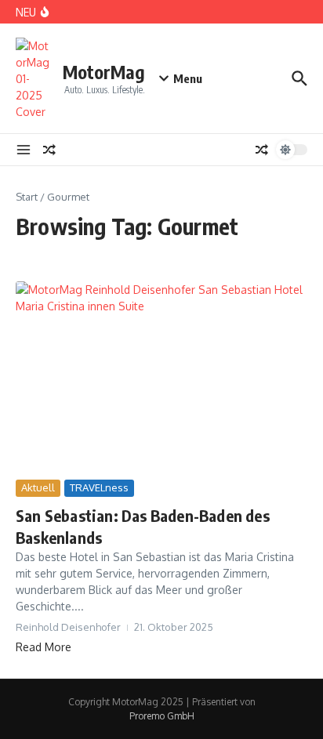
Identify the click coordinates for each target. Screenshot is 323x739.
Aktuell (38, 487)
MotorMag (104, 71)
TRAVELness (99, 487)
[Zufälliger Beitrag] (49, 149)
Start (27, 196)
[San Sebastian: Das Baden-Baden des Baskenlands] (161, 378)
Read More (43, 647)
